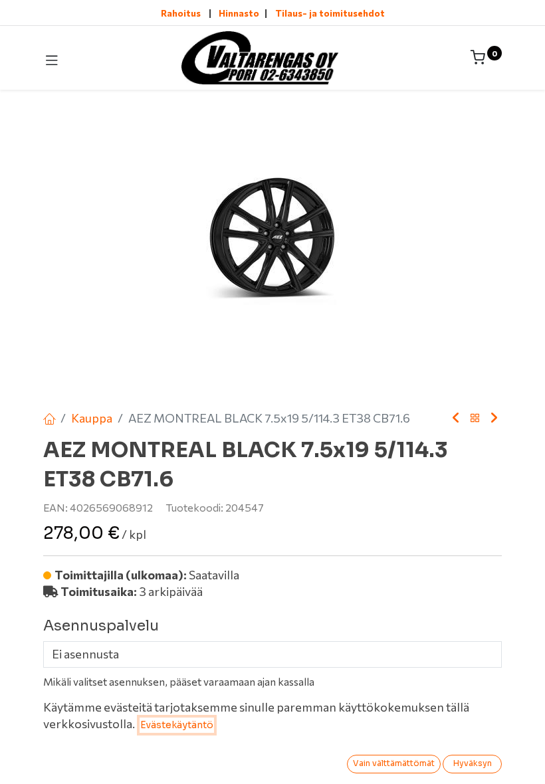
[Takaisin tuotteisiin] (475, 419)
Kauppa (91, 418)
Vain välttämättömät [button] (394, 763)
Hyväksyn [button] (472, 763)
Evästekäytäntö (176, 725)
